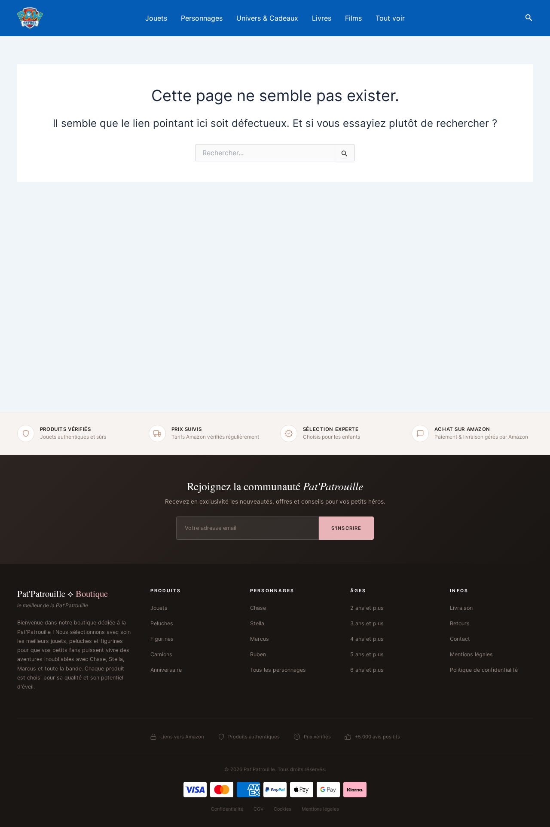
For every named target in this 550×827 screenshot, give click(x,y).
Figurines (162, 639)
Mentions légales (471, 654)
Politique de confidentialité (484, 670)
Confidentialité (227, 809)
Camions (161, 654)
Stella (257, 623)
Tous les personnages (278, 670)
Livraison (461, 608)
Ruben (258, 654)
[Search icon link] (529, 19)
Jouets (159, 608)
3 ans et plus (367, 623)
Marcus (259, 639)
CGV (258, 809)
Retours (460, 623)
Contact (460, 639)
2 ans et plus (367, 608)
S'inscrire (346, 528)
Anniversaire (166, 670)
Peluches (161, 623)
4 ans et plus (367, 639)
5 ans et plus (367, 654)
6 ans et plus (367, 670)
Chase (258, 608)
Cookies (282, 809)
